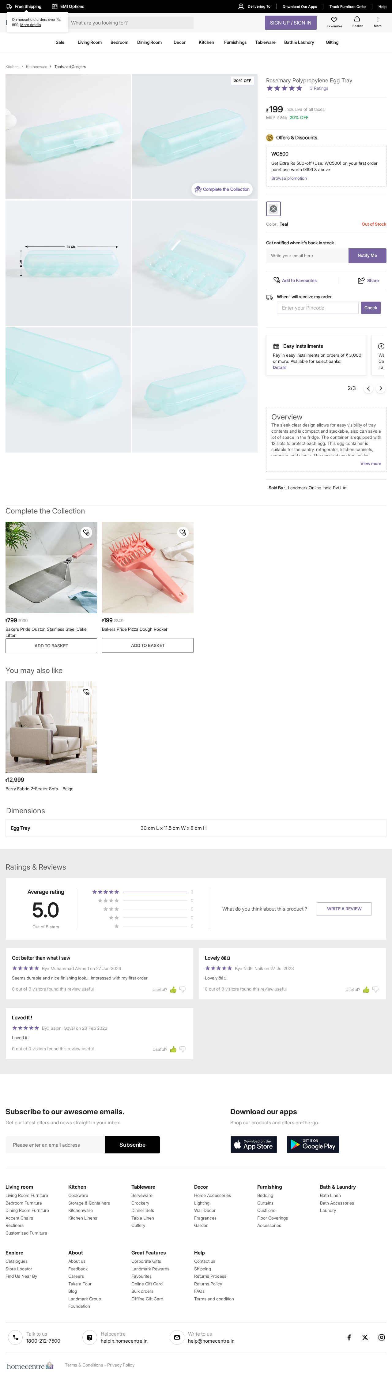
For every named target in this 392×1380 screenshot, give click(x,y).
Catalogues (17, 1261)
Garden (201, 1225)
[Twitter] (365, 1337)
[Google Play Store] (313, 1144)
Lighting (201, 1202)
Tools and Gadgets (70, 66)
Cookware (78, 1195)
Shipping (202, 1268)
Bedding (265, 1195)
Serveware (142, 1195)
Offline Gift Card (147, 1298)
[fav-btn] (86, 532)
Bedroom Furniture (24, 1202)
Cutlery (138, 1225)
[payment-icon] (276, 346)
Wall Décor (205, 1210)
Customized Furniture (26, 1232)
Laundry (328, 1210)
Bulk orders (142, 1291)
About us (76, 1261)
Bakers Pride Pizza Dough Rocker (135, 629)
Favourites (141, 1276)
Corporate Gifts (146, 1261)
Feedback (78, 1268)
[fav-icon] (334, 20)
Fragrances (205, 1217)
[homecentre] (31, 1365)
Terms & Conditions (84, 1364)
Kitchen (12, 66)
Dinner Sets (142, 1210)
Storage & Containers (89, 1202)
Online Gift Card (147, 1283)
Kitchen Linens (82, 1217)
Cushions (266, 1210)
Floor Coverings (272, 1217)
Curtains (265, 1202)
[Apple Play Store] (253, 1144)
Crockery (140, 1202)
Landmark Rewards (150, 1268)
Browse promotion (289, 178)
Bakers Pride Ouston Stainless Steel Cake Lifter (46, 632)
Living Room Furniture (27, 1195)
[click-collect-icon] (381, 346)
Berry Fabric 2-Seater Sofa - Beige (40, 788)
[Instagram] (382, 1337)
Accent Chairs (19, 1217)
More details (30, 24)
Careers (76, 1276)
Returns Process (210, 1276)
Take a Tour (80, 1283)
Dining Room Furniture (27, 1210)
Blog (72, 1291)
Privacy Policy (120, 1364)
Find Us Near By (21, 1276)
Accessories (269, 1225)
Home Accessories (212, 1195)
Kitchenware (36, 66)
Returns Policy (208, 1283)
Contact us (204, 1261)
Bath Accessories (337, 1202)
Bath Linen (330, 1195)
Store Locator (19, 1268)
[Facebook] (348, 1337)
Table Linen (142, 1217)
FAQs (199, 1291)
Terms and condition (214, 1298)
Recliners (15, 1225)
